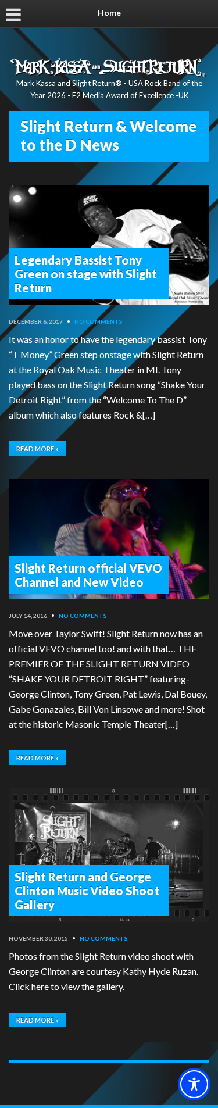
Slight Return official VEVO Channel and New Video (88, 575)
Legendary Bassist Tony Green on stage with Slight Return (86, 274)
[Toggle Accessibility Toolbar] (194, 1084)
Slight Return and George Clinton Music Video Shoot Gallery (87, 891)
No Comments (98, 321)
